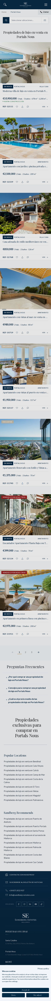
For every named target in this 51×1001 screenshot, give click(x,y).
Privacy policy (43, 968)
